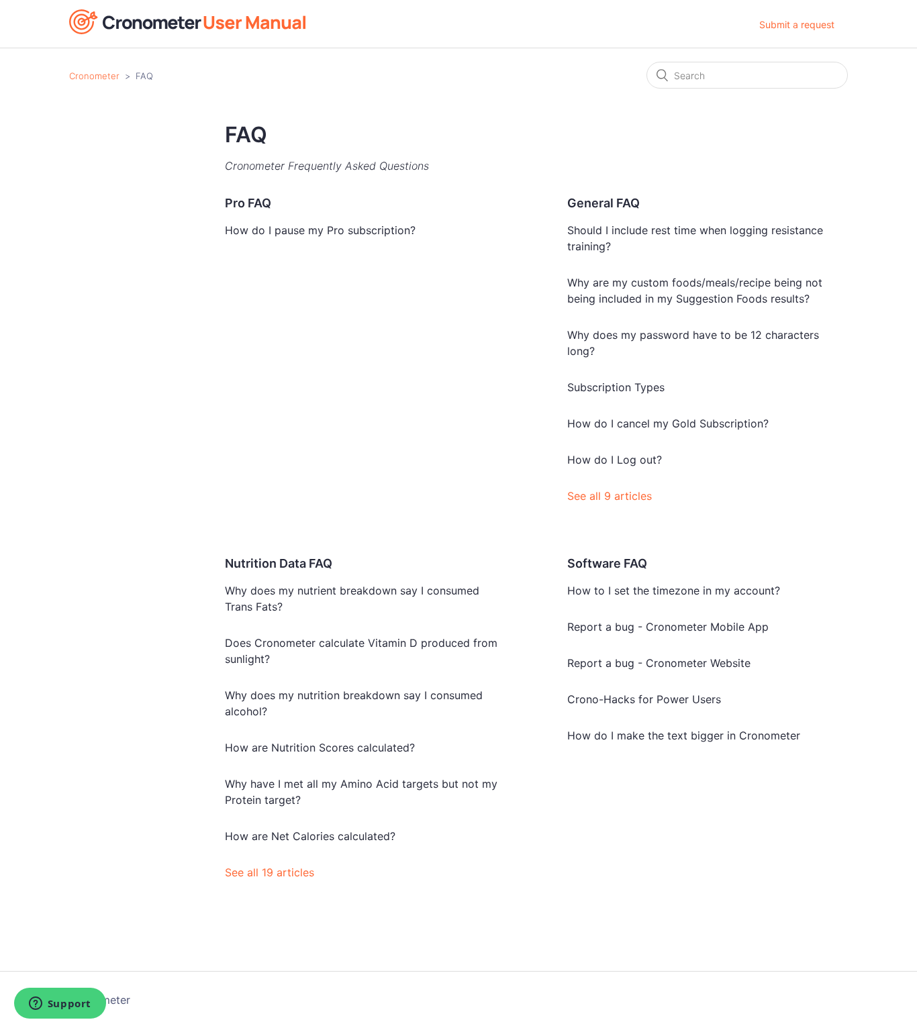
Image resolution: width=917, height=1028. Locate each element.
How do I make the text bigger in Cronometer (683, 735)
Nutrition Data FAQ (278, 563)
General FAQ (603, 203)
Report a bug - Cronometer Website (659, 663)
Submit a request (796, 24)
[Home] (187, 30)
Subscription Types (616, 387)
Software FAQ (607, 563)
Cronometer (94, 75)
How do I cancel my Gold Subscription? (668, 423)
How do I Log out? (614, 459)
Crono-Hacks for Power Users (644, 699)
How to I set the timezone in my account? (673, 590)
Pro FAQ (248, 203)
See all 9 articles (609, 496)
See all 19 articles (269, 872)
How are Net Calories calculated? (310, 836)
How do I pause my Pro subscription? (320, 230)
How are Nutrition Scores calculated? (320, 747)
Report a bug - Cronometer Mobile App (668, 626)
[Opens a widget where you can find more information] (59, 1004)
